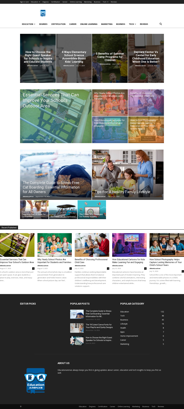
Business (97, 2)
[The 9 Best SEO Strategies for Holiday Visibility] (92, 210)
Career (65, 2)
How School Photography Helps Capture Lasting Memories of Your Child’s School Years (166, 262)
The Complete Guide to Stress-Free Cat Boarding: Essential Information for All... (99, 313)
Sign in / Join (24, 2)
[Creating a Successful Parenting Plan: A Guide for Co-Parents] (34, 210)
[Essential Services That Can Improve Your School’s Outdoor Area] (56, 120)
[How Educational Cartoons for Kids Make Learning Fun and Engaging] (110, 129)
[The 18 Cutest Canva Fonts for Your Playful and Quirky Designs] (77, 328)
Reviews (114, 2)
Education (34, 2)
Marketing (87, 2)
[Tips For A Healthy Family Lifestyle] (128, 173)
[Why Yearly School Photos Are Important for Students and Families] (110, 102)
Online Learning (76, 2)
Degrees (46, 2)
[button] (160, 24)
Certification (55, 2)
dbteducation (32, 66)
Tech (104, 2)
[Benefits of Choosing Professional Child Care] (146, 102)
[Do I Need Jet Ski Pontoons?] (63, 210)
